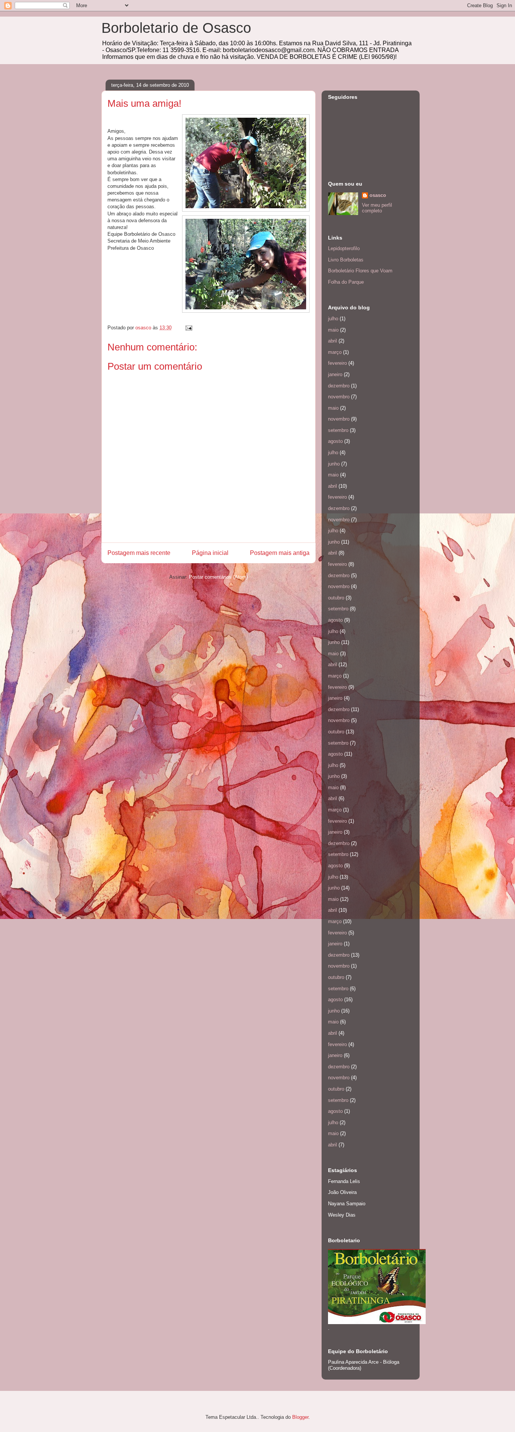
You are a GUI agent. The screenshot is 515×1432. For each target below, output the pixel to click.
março (335, 352)
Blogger (300, 1417)
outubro (336, 598)
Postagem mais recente (138, 553)
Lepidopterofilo (344, 248)
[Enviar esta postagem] (188, 327)
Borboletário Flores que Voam (360, 270)
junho (334, 464)
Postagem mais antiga (280, 553)
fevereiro (337, 363)
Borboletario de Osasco (176, 28)
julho (333, 318)
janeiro (335, 374)
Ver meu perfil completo (377, 208)
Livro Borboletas (345, 260)
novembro (338, 396)
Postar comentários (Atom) (218, 577)
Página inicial (210, 553)
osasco (377, 195)
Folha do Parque (346, 282)
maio (333, 330)
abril (332, 341)
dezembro (338, 386)
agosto (335, 441)
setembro (338, 430)
